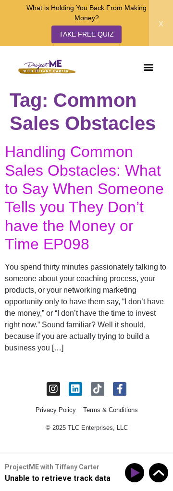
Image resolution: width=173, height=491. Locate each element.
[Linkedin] (75, 389)
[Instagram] (53, 389)
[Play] (136, 473)
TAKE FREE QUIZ (86, 34)
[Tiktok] (97, 389)
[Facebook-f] (119, 389)
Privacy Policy (56, 409)
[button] (148, 67)
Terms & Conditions (110, 409)
